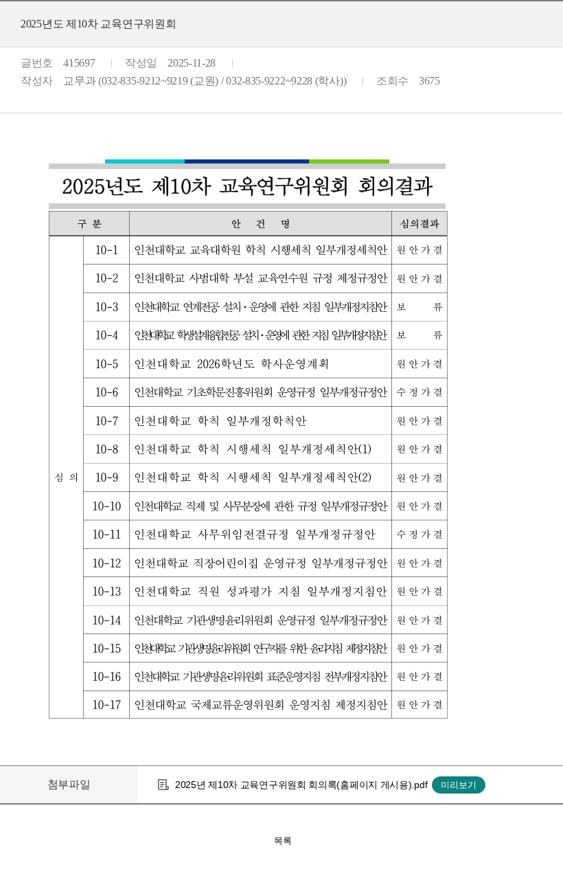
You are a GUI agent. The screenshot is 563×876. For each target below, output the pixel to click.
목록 (283, 840)
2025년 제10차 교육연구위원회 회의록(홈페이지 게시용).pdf (301, 784)
